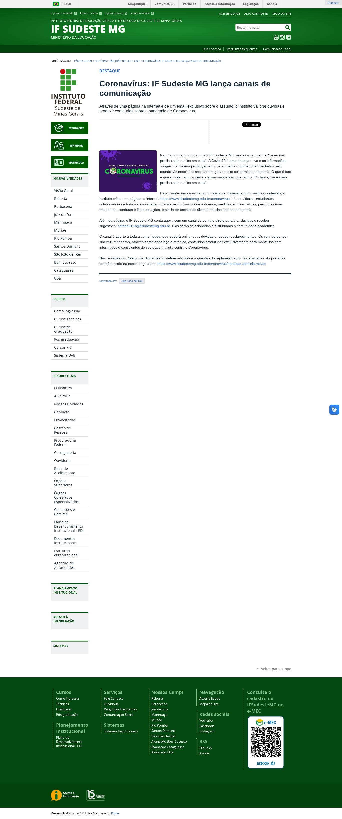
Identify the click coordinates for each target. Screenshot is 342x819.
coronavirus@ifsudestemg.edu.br (144, 226)
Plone (115, 813)
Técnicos (62, 704)
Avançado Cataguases (167, 747)
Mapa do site (281, 13)
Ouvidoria (111, 704)
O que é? (205, 748)
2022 (137, 61)
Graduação (64, 709)
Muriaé (156, 720)
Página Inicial (83, 61)
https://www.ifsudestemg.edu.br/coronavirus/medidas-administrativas (211, 264)
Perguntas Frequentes (120, 709)
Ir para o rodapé (141, 13)
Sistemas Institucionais (121, 731)
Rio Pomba (159, 725)
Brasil (66, 4)
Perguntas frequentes (242, 49)
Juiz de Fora (159, 709)
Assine (204, 753)
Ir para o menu (90, 13)
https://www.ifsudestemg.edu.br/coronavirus (195, 199)
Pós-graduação (67, 715)
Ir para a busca (116, 13)
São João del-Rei (120, 61)
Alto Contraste (256, 13)
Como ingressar (67, 698)
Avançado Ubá (162, 752)
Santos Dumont (163, 731)
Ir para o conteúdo (63, 13)
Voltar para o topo (276, 668)
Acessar (333, 3)
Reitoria (157, 698)
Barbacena (159, 704)
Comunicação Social (277, 49)
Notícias (101, 61)
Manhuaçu (159, 715)
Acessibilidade (229, 13)
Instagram (282, 37)
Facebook (288, 37)
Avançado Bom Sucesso (169, 741)
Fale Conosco (211, 49)
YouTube (276, 37)
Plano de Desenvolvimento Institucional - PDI (69, 741)
